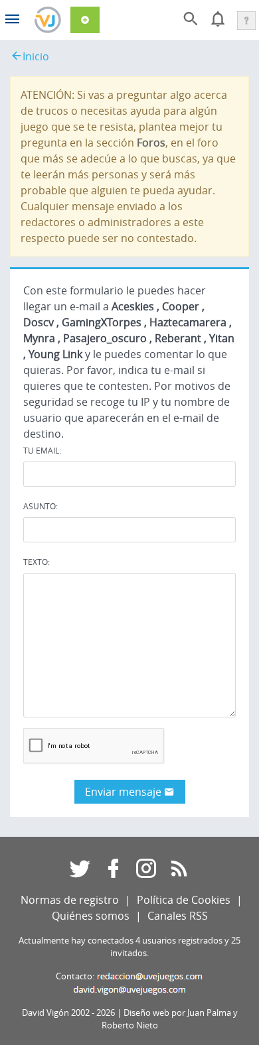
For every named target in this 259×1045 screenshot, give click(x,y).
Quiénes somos (91, 915)
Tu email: (42, 450)
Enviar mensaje (124, 791)
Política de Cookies (183, 899)
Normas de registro (70, 899)
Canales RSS (177, 915)
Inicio (36, 56)
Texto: (36, 561)
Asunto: (40, 506)
